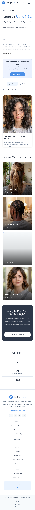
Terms (17, 501)
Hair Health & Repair (17, 434)
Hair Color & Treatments (17, 430)
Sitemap (17, 464)
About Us (18, 448)
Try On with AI (17, 477)
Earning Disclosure (17, 460)
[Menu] (29, 3)
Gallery (24, 84)
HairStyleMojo (14, 497)
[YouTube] (24, 415)
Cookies (17, 507)
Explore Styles (17, 473)
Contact (17, 452)
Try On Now (16, 74)
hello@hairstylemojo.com (17, 410)
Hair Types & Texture (17, 426)
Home (4, 10)
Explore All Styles (16, 334)
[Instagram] (11, 415)
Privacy (17, 504)
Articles (13, 84)
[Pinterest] (19, 415)
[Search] (18, 3)
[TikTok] (15, 415)
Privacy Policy (17, 456)
